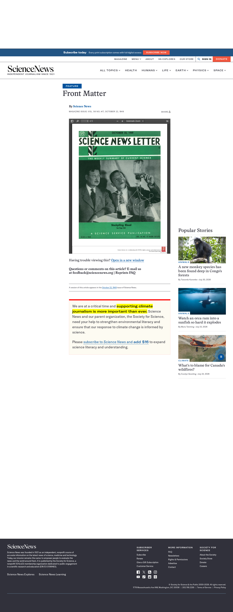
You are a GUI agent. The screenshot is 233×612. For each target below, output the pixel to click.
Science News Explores (20, 574)
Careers (203, 566)
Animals (183, 262)
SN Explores (166, 59)
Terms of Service (204, 587)
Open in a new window (127, 260)
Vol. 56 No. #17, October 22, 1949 (106, 111)
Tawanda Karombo (189, 279)
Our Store (187, 59)
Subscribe (141, 554)
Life (165, 70)
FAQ (170, 552)
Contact (172, 567)
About (150, 59)
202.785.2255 (188, 587)
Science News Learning (52, 574)
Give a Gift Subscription (147, 562)
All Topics (109, 70)
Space (219, 70)
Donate (221, 59)
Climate (183, 360)
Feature (72, 86)
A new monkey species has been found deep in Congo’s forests (200, 271)
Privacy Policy (220, 587)
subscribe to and (116, 342)
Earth (181, 70)
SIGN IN (206, 59)
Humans (148, 70)
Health (131, 70)
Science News (82, 106)
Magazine (120, 59)
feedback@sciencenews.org (93, 272)
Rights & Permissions (178, 559)
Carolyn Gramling (188, 374)
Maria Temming (187, 327)
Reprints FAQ (125, 272)
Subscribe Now (156, 52)
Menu (135, 59)
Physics (199, 70)
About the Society (208, 554)
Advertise (172, 563)
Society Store (206, 558)
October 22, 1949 (109, 287)
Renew (140, 558)
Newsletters (173, 555)
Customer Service (145, 566)
